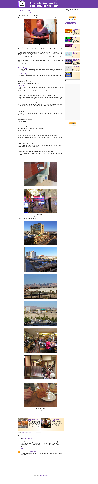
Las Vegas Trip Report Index (38, 0)
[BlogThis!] (37, 432)
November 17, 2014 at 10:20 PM (30, 451)
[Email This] (36, 432)
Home (31, 0)
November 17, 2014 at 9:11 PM (27, 438)
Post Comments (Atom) (43, 475)
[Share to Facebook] (39, 432)
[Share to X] (38, 432)
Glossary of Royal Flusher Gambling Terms (52, 0)
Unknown (22, 451)
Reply (22, 448)
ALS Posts (67, 26)
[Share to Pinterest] (40, 432)
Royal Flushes (64, 0)
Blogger (51, 481)
